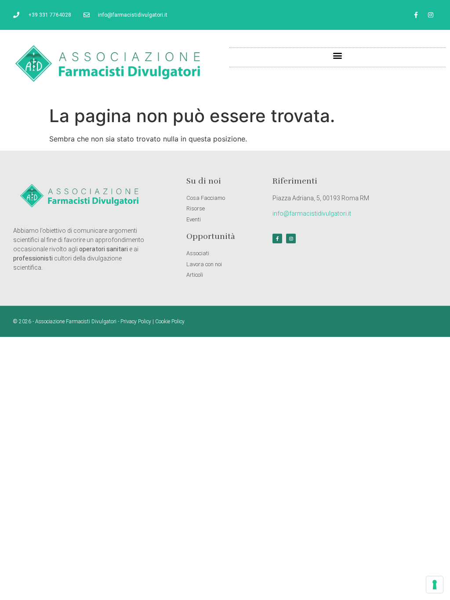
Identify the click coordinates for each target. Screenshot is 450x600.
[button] (337, 55)
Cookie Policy (170, 321)
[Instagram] (431, 15)
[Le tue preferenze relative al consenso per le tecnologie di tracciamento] (434, 584)
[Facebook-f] (416, 15)
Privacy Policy (135, 321)
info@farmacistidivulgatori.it (311, 213)
